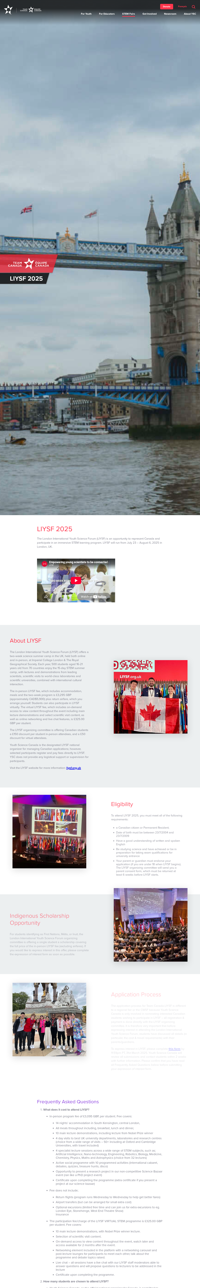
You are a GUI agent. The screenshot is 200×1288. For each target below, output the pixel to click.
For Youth (86, 13)
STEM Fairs (128, 13)
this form (174, 1049)
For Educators (107, 13)
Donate (166, 6)
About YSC (190, 13)
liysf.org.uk (73, 768)
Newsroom (170, 13)
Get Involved (149, 13)
